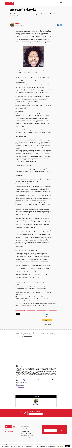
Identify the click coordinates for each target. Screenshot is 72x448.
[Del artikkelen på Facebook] (58, 25)
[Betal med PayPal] (47, 320)
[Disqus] (36, 351)
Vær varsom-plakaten (29, 437)
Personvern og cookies (9, 431)
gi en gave (50, 303)
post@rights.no (26, 428)
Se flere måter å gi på (46, 324)
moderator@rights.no (28, 336)
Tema (63, 3)
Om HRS (57, 3)
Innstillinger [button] (62, 446)
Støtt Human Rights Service (10, 429)
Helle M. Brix (17, 23)
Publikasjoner (46, 3)
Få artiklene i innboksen (35, 411)
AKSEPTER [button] (67, 446)
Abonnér (62, 430)
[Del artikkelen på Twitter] (61, 25)
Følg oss (52, 3)
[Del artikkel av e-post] (56, 25)
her (36, 305)
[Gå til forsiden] (10, 426)
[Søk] (66, 3)
